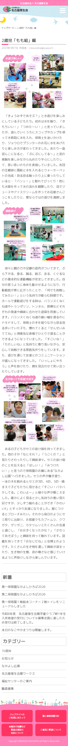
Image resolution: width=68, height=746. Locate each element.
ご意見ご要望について (50, 729)
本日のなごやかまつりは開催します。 (27, 630)
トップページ (8, 27)
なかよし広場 (11, 666)
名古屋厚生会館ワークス (18, 673)
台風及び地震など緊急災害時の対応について (17, 729)
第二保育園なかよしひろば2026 (24, 594)
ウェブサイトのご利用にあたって (17, 716)
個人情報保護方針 (50, 716)
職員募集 (8, 689)
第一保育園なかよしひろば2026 (24, 587)
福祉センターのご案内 (17, 681)
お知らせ (8, 658)
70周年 (7, 651)
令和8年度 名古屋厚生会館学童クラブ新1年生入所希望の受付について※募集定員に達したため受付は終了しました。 (34, 618)
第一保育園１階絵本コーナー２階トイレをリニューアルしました (33, 604)
